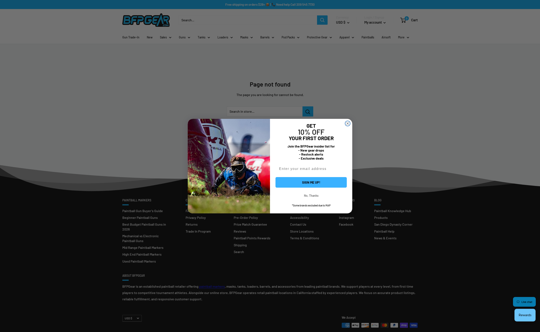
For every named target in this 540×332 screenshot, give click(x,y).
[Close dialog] (347, 123)
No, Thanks (311, 195)
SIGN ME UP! (311, 182)
